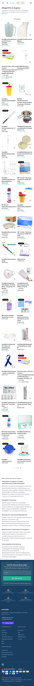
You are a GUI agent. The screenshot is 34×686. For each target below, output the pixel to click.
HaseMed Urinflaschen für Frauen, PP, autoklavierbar (8, 346)
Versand (29, 679)
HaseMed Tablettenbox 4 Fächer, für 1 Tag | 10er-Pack (9, 404)
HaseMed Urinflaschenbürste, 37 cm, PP (8, 128)
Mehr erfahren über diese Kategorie (11, 478)
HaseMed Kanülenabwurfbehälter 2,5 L (24, 206)
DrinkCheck (5, 650)
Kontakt (3, 630)
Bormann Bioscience (7, 652)
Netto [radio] (18, 2)
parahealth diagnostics (8, 654)
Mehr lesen (4, 13)
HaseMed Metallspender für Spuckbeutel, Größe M (24, 346)
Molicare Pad (21, 259)
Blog (3, 641)
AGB (19, 632)
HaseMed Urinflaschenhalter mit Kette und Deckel (8, 179)
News (3, 643)
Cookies (20, 639)
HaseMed (4, 656)
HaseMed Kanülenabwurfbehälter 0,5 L (9, 100)
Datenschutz (21, 634)
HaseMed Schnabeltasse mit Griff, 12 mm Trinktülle (9, 41)
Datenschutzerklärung (25, 583)
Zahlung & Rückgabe (7, 639)
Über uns (4, 634)
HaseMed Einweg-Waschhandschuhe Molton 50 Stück (23, 284)
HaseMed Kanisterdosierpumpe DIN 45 (8, 153)
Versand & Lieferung (7, 636)
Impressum (20, 630)
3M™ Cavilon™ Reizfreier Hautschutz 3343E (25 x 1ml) (24, 179)
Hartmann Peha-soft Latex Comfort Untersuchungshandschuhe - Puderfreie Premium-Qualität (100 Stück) (10, 70)
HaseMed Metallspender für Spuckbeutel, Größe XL (24, 404)
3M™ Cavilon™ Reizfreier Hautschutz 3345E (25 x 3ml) (24, 233)
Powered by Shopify (16, 677)
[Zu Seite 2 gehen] (20, 467)
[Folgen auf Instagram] (3, 664)
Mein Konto (4, 632)
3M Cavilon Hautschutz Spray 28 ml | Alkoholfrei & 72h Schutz (9, 433)
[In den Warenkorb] (14, 34)
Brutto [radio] (22, 2)
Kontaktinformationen (9, 681)
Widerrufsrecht (22, 636)
